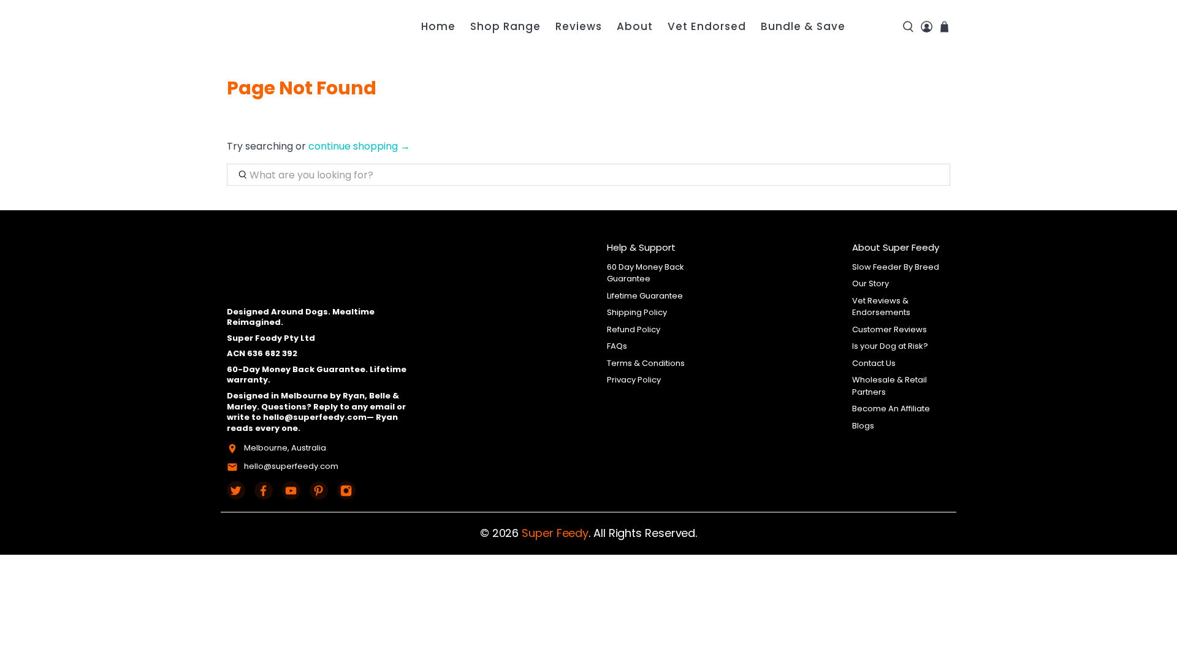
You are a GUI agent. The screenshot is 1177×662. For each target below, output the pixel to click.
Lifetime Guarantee (645, 296)
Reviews (578, 26)
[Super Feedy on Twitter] (236, 490)
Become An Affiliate (891, 408)
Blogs (863, 426)
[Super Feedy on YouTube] (291, 490)
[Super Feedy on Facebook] (263, 490)
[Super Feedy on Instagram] (346, 490)
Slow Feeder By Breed (895, 267)
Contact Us (874, 363)
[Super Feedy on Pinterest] (319, 490)
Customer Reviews (889, 329)
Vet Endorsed (707, 26)
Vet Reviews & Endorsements (881, 307)
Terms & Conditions (646, 363)
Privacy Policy (634, 380)
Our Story (870, 283)
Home (438, 26)
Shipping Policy (637, 312)
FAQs (617, 346)
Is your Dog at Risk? (890, 346)
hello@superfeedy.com (291, 466)
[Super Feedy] (297, 27)
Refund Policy (633, 329)
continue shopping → (359, 146)
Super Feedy (555, 533)
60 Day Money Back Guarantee (645, 273)
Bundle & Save (803, 26)
